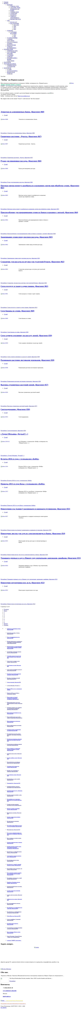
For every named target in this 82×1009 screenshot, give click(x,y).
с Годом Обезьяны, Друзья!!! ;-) (14, 434)
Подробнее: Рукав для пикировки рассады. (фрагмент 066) (17, 182)
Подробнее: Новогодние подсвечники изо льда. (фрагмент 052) (18, 604)
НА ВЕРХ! (4, 1007)
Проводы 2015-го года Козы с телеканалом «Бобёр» (23, 484)
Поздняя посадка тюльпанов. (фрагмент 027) (13, 822)
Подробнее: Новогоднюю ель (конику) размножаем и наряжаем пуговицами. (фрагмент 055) (26, 530)
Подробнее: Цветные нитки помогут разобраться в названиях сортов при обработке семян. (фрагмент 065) (30, 209)
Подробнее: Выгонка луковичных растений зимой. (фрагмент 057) (19, 406)
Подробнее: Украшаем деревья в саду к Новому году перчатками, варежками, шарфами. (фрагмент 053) (29, 579)
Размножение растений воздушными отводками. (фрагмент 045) (14, 745)
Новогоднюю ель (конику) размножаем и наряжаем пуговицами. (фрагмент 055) (35, 509)
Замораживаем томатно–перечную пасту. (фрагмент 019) (14, 856)
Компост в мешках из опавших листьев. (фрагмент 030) (13, 809)
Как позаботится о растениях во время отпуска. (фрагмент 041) (13, 763)
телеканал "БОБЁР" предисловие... (14, 940)
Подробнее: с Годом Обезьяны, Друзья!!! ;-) (12, 455)
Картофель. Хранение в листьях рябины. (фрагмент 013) (13, 883)
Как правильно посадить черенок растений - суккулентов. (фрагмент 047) (14, 734)
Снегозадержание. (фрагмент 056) (15, 409)
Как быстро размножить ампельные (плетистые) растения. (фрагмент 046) (14, 740)
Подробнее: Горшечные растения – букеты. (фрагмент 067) (17, 157)
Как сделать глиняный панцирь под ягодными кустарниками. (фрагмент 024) (14, 833)
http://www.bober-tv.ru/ (24, 96)
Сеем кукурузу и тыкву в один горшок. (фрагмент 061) (24, 286)
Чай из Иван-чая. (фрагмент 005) (14, 916)
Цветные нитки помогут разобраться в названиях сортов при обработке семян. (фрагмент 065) (14, 642)
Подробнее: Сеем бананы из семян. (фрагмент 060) (14, 332)
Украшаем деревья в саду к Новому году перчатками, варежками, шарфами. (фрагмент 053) (41, 558)
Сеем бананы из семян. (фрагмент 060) (17, 311)
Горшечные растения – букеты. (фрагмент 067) (21, 136)
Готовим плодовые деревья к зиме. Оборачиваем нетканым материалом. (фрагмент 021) (14, 847)
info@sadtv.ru (7, 996)
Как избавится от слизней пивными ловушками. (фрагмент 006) (14, 912)
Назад (5, 610)
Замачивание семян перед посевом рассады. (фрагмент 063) (27, 237)
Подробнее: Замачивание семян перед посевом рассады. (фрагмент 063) (20, 258)
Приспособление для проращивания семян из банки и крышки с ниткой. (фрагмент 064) (39, 212)
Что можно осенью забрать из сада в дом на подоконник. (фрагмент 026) (14, 826)
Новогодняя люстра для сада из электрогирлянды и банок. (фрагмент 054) (33, 533)
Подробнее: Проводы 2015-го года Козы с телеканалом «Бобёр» (18, 505)
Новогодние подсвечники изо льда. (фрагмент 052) (23, 583)
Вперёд (6, 623)
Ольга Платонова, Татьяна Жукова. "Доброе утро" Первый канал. (14, 937)
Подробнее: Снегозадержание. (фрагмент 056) (13, 430)
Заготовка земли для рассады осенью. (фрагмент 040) (13, 767)
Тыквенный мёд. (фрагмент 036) (13, 783)
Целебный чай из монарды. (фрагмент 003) (12, 924)
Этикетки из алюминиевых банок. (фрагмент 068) (22, 112)
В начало (6, 609)
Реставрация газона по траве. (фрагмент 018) (13, 861)
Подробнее (12, 981)
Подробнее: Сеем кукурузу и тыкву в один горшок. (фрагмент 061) (19, 307)
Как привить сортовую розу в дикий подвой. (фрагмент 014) (14, 878)
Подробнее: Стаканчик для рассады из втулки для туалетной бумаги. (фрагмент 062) (24, 283)
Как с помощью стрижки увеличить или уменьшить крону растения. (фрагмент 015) (14, 873)
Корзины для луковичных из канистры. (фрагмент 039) (13, 771)
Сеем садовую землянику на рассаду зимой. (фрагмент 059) (26, 335)
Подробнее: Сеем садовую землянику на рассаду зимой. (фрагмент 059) (20, 356)
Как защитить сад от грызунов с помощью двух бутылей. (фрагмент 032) (14, 800)
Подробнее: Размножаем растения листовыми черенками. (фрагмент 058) (21, 381)
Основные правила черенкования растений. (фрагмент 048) (14, 730)
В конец (6, 625)
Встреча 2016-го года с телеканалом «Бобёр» (20, 459)
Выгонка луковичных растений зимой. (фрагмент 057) (24, 385)
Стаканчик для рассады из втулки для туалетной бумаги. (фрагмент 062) (32, 262)
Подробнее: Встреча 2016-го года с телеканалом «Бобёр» (16, 480)
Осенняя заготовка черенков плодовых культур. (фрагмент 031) (14, 805)
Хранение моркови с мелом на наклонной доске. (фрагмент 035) (14, 787)
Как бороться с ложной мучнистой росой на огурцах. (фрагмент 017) (14, 865)
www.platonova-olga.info (9, 990)
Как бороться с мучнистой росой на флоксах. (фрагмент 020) (14, 852)
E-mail (6, 115)
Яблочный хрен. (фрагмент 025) (13, 829)
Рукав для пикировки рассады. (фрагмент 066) (21, 161)
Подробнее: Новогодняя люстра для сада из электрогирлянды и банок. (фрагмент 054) (24, 554)
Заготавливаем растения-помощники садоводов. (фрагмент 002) (14, 928)
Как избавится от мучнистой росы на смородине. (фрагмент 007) (14, 908)
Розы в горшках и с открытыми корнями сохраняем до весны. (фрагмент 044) (13, 749)
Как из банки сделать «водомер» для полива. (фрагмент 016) (14, 869)
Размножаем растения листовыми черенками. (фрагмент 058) (27, 360)
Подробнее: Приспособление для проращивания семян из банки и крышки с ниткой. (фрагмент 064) (28, 233)
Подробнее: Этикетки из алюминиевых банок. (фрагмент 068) (18, 133)
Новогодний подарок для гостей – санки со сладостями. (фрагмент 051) (14, 717)
